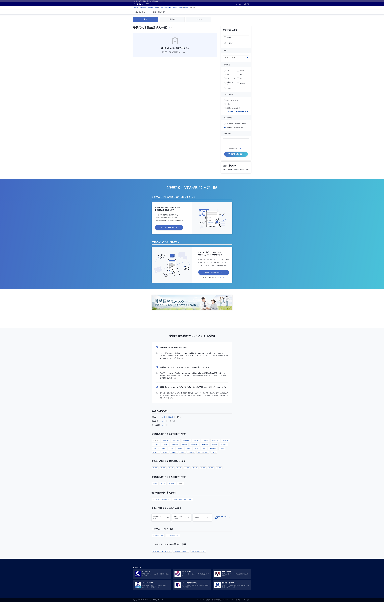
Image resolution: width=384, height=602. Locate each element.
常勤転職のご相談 (158, 535)
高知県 (170, 417)
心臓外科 (184, 444)
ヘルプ (231, 600)
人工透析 (174, 452)
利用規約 (208, 600)
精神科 (196, 448)
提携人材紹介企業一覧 (198, 551)
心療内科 (205, 440)
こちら (221, 277)
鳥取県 (155, 468)
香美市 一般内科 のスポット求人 (182, 499)
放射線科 (164, 452)
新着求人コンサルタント (181, 551)
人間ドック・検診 (203, 452)
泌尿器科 (155, 452)
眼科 (204, 448)
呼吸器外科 (194, 444)
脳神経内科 (215, 440)
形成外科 (223, 444)
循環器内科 (176, 440)
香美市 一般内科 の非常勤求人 (161, 499)
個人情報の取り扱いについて (220, 600)
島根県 (163, 468)
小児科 (171, 448)
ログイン (239, 4)
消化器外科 (175, 444)
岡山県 (171, 468)
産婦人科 (180, 448)
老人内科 (155, 444)
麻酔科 (182, 452)
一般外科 (164, 444)
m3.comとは (246, 600)
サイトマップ (200, 600)
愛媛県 (211, 468)
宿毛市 (163, 483)
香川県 (203, 468)
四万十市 (171, 483)
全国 (163, 417)
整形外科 (214, 444)
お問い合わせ (238, 600)
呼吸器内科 (186, 440)
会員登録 (246, 4)
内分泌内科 (225, 440)
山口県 (187, 468)
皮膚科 (222, 448)
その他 (214, 452)
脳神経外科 (205, 444)
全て (163, 421)
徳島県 (195, 468)
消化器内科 (165, 440)
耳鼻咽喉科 (213, 448)
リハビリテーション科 (159, 448)
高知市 (155, 483)
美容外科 (191, 452)
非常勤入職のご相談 (172, 535)
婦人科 (188, 448)
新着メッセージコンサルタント (161, 551)
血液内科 (196, 440)
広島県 (179, 468)
